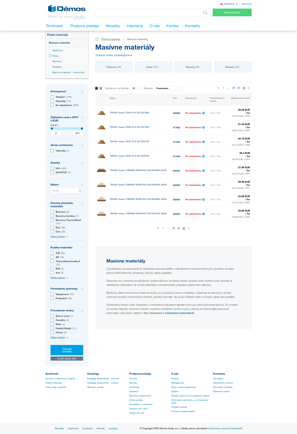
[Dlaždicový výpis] (101, 88)
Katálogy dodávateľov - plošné (102, 382)
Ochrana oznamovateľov (183, 411)
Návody (133, 382)
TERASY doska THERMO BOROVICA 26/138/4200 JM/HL (138, 184)
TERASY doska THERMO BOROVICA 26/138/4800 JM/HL (138, 199)
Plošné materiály (57, 34)
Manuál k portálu (95, 387)
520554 (176, 214)
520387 (176, 170)
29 (238, 87)
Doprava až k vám (138, 408)
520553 (176, 199)
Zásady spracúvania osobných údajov (190, 395)
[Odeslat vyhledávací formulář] (80, 191)
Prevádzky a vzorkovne (140, 404)
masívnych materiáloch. (180, 312)
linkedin (101, 428)
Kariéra (174, 391)
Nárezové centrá (221, 391)
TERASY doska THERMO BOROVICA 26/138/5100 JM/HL (138, 213)
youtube (113, 428)
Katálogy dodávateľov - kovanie (103, 378)
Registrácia (246, 3)
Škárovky (57, 61)
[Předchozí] (218, 88)
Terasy (55, 55)
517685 (176, 156)
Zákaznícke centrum (223, 382)
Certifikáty (134, 387)
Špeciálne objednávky (140, 395)
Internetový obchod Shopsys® (225, 428)
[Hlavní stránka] (98, 39)
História (175, 378)
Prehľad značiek (179, 407)
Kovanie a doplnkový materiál (60, 378)
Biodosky (57, 66)
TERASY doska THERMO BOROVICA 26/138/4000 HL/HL (138, 170)
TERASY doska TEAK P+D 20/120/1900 (129, 127)
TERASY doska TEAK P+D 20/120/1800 (129, 112)
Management (177, 382)
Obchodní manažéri (223, 387)
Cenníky (133, 378)
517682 (176, 127)
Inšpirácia (73, 428)
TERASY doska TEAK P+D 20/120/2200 (129, 156)
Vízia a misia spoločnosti (183, 387)
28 (233, 87)
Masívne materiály (59, 42)
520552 (176, 185)
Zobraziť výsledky (67, 350)
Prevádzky (218, 378)
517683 (176, 141)
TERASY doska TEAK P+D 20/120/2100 (129, 141)
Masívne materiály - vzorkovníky (68, 72)
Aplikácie (133, 391)
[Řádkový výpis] (96, 88)
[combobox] (228, 3)
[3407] (52, 128)
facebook (87, 428)
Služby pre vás (136, 412)
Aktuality (59, 428)
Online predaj (136, 399)
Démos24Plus (232, 12)
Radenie (148, 88)
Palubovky (57, 50)
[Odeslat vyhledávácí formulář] (205, 12)
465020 (176, 113)
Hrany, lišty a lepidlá (55, 387)
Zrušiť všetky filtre (66, 358)
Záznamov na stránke (117, 88)
